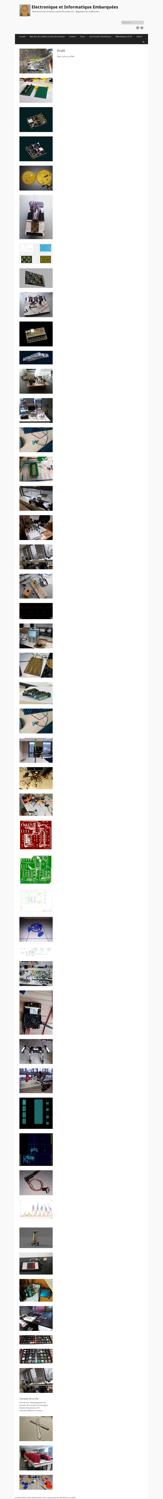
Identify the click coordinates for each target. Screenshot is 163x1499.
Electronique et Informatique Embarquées (75, 7)
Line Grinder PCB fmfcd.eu (100, 36)
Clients (139, 36)
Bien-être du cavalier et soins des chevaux (47, 36)
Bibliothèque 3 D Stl (124, 36)
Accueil (22, 36)
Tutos (82, 36)
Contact (72, 36)
